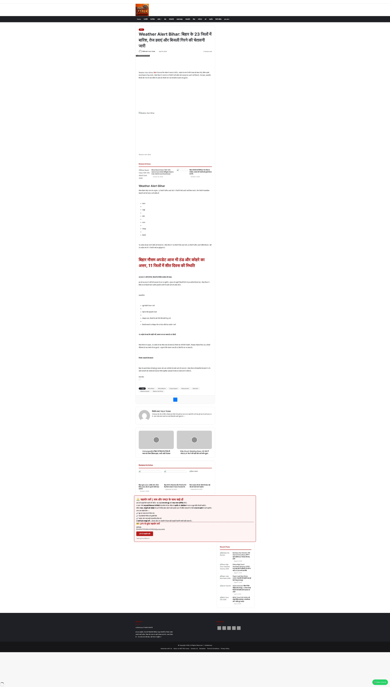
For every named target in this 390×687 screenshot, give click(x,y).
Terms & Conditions (213, 648)
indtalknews (208, 645)
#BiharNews (151, 388)
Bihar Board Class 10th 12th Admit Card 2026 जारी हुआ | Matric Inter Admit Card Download (163, 172)
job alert (226, 19)
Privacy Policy (225, 648)
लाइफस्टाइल (180, 19)
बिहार (141, 29)
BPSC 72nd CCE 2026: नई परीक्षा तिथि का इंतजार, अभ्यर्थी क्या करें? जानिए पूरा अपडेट (241, 599)
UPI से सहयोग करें (144, 534)
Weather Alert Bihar (158, 391)
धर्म (205, 19)
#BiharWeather (162, 388)
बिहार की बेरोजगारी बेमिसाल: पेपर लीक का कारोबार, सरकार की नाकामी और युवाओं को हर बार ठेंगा (201, 172)
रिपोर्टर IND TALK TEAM (148, 51)
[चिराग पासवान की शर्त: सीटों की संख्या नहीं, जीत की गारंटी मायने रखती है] (201, 476)
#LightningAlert (174, 388)
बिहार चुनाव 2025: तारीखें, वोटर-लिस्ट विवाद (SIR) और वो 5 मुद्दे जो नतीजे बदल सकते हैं (149, 487)
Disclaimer (202, 648)
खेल (165, 19)
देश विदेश (152, 19)
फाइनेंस (211, 19)
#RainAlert (195, 388)
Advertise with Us (166, 648)
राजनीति (146, 19)
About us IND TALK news (181, 648)
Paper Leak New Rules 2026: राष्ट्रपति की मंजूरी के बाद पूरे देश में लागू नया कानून (242, 578)
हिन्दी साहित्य (218, 19)
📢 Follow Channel (380, 682)
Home (139, 19)
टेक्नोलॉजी (171, 19)
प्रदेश (159, 19)
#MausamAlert (185, 388)
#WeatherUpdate (144, 391)
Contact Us (194, 648)
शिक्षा (194, 19)
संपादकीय (187, 19)
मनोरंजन (200, 19)
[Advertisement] (176, 65)
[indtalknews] (142, 10)
